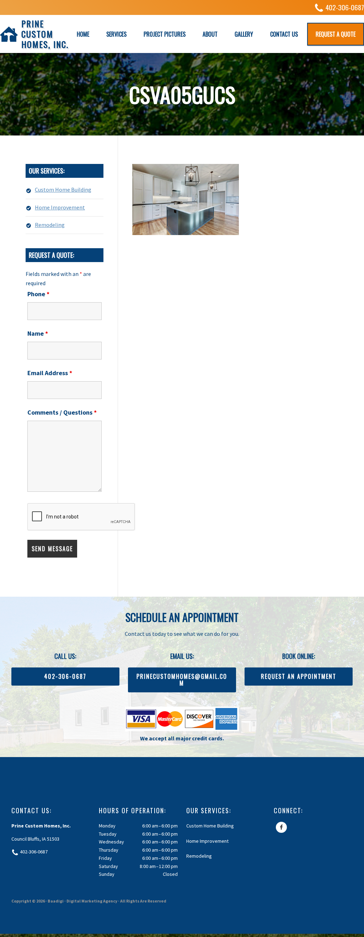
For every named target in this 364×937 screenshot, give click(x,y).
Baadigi (56, 901)
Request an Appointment (298, 676)
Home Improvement (60, 207)
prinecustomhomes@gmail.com (181, 679)
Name (37, 333)
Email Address (49, 373)
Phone (38, 294)
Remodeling (50, 224)
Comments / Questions (62, 412)
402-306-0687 (345, 7)
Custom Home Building (63, 189)
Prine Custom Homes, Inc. (45, 33)
